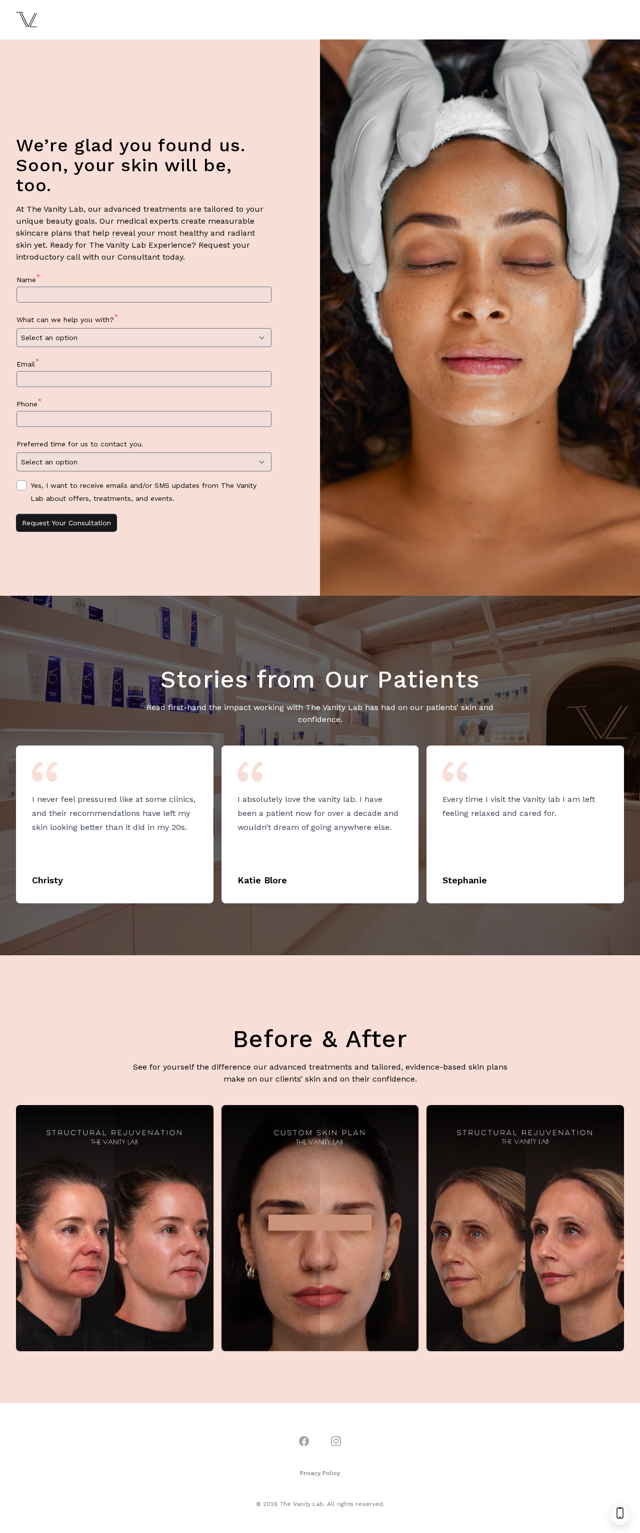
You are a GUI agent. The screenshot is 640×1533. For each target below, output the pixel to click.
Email (28, 362)
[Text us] (620, 1513)
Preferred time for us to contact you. (82, 442)
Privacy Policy (320, 1473)
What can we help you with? (67, 318)
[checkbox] (21, 485)
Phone (29, 402)
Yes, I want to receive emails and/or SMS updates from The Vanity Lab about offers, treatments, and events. (143, 491)
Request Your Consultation (66, 523)
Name (28, 278)
